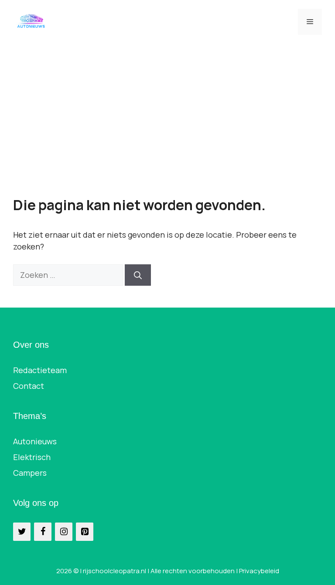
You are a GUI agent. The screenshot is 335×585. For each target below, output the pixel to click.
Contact (28, 386)
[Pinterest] (84, 532)
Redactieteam (40, 370)
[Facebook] (42, 532)
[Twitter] (22, 532)
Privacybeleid (259, 570)
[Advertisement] (167, 109)
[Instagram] (63, 532)
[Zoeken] (138, 275)
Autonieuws (35, 441)
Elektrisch (32, 457)
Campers (30, 472)
